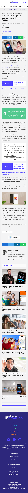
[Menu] (2, 2)
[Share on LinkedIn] (15, 37)
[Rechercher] (26, 2)
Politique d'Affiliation (14, 487)
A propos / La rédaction (14, 485)
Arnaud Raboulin (13, 250)
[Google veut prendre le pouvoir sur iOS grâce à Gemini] (14, 387)
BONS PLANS (14, 431)
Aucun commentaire (7, 33)
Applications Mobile (12, 9)
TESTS (14, 428)
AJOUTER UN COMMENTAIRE (14, 404)
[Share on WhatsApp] (20, 37)
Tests (20, 6)
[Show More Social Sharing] (24, 37)
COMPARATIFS (14, 434)
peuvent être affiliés (20, 223)
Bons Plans (13, 6)
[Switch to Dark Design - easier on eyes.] (23, 2)
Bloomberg (12, 94)
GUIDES (14, 426)
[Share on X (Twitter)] (9, 37)
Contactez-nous (14, 474)
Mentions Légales (14, 482)
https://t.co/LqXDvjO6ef (10, 156)
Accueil (3, 9)
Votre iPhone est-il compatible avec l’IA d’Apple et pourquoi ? (18, 166)
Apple (10, 231)
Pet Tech (14, 460)
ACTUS (14, 423)
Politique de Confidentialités (14, 484)
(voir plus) (13, 259)
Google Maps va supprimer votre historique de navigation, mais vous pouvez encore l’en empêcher (14, 375)
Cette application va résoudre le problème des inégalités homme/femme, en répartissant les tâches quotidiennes (14, 309)
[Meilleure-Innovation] (14, 2)
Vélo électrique (14, 456)
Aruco (14, 467)
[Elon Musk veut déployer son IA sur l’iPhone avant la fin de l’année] (14, 276)
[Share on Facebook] (4, 37)
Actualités (4, 6)
